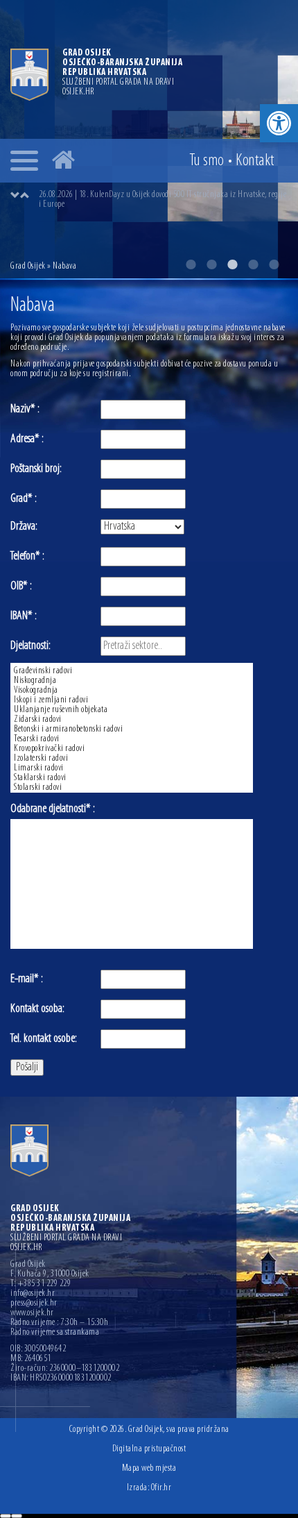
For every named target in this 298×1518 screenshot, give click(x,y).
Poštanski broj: (36, 469)
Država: (23, 527)
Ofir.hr (161, 1488)
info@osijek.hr (32, 1294)
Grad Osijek (28, 266)
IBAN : (23, 616)
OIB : (21, 586)
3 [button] (232, 264)
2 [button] (211, 264)
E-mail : (26, 979)
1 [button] (191, 264)
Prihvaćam (5, 1516)
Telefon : (27, 556)
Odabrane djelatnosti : (52, 809)
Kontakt (255, 161)
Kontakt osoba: (37, 1009)
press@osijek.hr (34, 1303)
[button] (279, 123)
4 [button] (253, 264)
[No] (16, 1516)
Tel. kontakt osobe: (43, 1039)
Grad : (23, 499)
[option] (163, 199)
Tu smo (207, 161)
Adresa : (27, 439)
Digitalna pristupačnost (149, 1449)
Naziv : (25, 409)
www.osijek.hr (32, 1313)
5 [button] (274, 264)
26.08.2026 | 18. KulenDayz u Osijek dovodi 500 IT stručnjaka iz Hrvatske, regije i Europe (162, 199)
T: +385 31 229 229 (40, 1284)
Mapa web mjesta (149, 1468)
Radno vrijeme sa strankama (54, 1333)
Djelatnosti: (30, 646)
